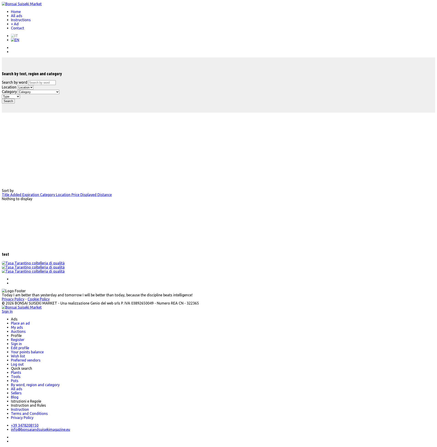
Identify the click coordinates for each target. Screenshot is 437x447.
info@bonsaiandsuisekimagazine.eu (40, 429)
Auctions (18, 331)
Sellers (16, 393)
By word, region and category (35, 385)
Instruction (20, 409)
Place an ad (20, 323)
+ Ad (15, 24)
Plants (16, 372)
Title (6, 195)
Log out (17, 364)
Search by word (14, 82)
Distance (104, 195)
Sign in (16, 344)
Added (16, 195)
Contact (17, 28)
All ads (16, 16)
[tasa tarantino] (33, 263)
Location (9, 87)
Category (9, 92)
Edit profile (20, 348)
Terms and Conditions (29, 413)
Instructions (21, 20)
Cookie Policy (39, 299)
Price (75, 195)
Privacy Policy (13, 299)
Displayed (88, 195)
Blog (14, 397)
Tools (15, 377)
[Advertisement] (93, 147)
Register (17, 340)
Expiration (31, 195)
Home (16, 12)
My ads (17, 327)
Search (8, 101)
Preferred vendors (26, 360)
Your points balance (27, 352)
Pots (14, 381)
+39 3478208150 (24, 425)
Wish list (18, 356)
